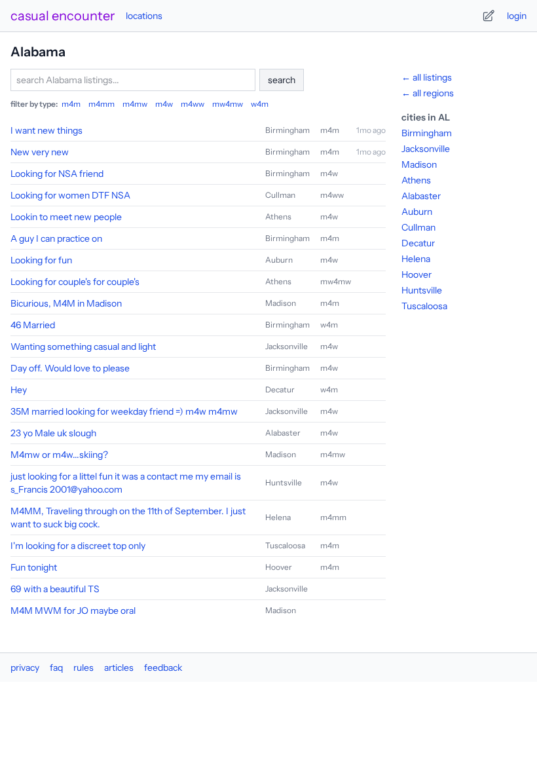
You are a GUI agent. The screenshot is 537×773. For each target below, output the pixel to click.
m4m (71, 104)
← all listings (426, 77)
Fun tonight (33, 567)
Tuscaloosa (285, 545)
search (281, 80)
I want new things (46, 130)
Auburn (279, 260)
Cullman (280, 195)
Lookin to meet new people (66, 217)
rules (83, 667)
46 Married (32, 325)
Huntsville (283, 482)
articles (119, 667)
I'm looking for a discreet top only (77, 546)
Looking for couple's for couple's (74, 282)
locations (144, 16)
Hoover (278, 567)
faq (56, 667)
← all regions (427, 93)
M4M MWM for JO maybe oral (73, 610)
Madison (280, 303)
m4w (164, 104)
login (517, 16)
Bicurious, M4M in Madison (66, 303)
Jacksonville (286, 346)
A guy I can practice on (56, 238)
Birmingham (287, 130)
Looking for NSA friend (56, 173)
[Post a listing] (488, 15)
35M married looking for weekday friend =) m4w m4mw (124, 411)
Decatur (280, 389)
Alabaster (283, 433)
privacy (24, 667)
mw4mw (227, 104)
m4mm (101, 104)
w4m (259, 104)
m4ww (192, 104)
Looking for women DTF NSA (70, 195)
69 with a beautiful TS (55, 589)
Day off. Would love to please (70, 368)
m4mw (134, 104)
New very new (39, 152)
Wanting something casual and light (83, 346)
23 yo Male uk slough (53, 433)
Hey (18, 390)
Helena (278, 517)
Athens (278, 216)
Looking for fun (41, 260)
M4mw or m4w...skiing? (59, 455)
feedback (163, 667)
